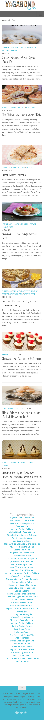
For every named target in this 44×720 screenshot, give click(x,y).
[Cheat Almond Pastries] (22, 155)
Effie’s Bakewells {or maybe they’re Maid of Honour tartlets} (21, 414)
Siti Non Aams (22, 661)
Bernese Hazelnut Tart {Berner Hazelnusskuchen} (19, 303)
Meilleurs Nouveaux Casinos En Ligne (22, 573)
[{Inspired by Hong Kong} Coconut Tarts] (22, 211)
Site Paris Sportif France (22, 570)
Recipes (24, 47)
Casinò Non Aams (22, 629)
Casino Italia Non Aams (22, 602)
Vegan (14, 50)
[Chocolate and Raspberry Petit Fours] (22, 341)
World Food (7, 227)
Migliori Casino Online (22, 646)
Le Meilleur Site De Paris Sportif (22, 558)
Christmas (7, 47)
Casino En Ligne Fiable (22, 582)
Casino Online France (22, 626)
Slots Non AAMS (22, 632)
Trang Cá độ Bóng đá (22, 614)
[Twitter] (21, 713)
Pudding (33, 291)
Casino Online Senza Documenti (22, 593)
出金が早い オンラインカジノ (22, 567)
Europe (5, 108)
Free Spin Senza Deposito (22, 605)
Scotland (30, 108)
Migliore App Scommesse (22, 552)
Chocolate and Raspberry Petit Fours (22, 358)
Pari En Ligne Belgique (22, 538)
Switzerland (16, 294)
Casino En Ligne (22, 590)
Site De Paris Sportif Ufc (22, 564)
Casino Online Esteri (22, 555)
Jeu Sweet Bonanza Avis (22, 561)
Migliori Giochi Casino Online (22, 532)
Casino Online (22, 526)
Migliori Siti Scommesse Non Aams (22, 608)
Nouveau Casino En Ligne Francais (22, 579)
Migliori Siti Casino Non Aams (22, 585)
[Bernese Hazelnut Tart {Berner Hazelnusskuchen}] (22, 278)
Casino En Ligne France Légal (22, 588)
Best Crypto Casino (22, 655)
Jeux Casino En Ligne (22, 541)
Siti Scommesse (22, 637)
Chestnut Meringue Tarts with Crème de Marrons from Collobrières (22, 475)
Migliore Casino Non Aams (22, 517)
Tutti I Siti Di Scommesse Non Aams (22, 658)
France (5, 168)
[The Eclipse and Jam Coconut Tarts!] (22, 94)
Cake (4, 408)
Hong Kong (7, 224)
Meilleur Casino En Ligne (22, 529)
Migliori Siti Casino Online (22, 546)
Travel (29, 168)
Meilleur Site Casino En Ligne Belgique (22, 544)
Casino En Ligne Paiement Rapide (22, 596)
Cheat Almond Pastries (14, 175)
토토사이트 (22, 611)
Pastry (16, 47)
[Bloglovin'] (17, 713)
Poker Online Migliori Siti (22, 640)
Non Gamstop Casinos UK (22, 520)
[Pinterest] (26, 713)
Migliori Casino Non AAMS (22, 649)
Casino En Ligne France (22, 576)
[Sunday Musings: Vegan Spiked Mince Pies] (22, 34)
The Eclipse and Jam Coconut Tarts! (21, 115)
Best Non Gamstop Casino (22, 523)
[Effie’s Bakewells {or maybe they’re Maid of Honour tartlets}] (22, 395)
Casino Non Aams (22, 549)
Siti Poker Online (22, 643)
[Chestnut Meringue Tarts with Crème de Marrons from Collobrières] (22, 449)
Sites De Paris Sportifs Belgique (22, 535)
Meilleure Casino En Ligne (22, 620)
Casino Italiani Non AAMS (22, 635)
